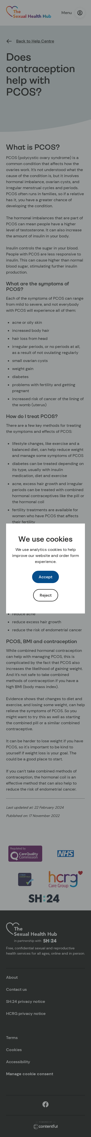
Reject (46, 595)
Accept (45, 577)
